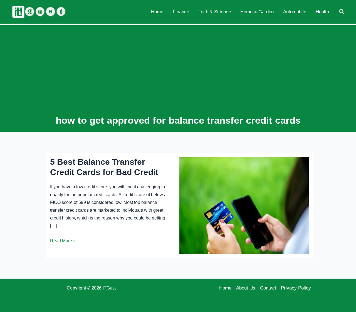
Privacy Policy (296, 288)
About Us (245, 288)
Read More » (63, 241)
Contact (268, 288)
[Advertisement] (178, 72)
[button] (342, 12)
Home (225, 288)
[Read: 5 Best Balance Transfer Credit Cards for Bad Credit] (244, 205)
